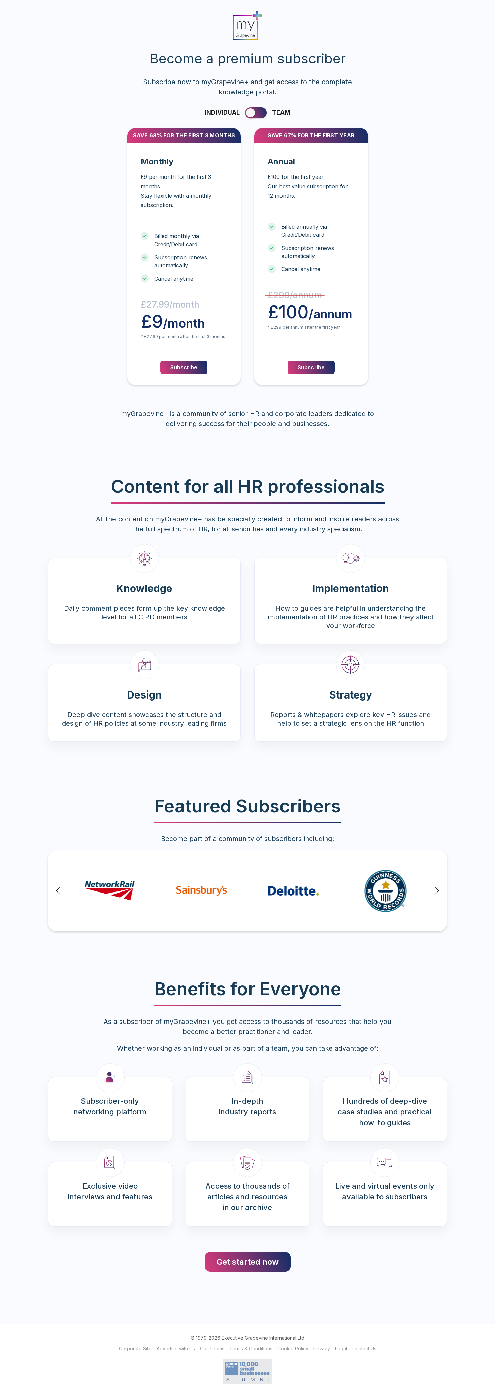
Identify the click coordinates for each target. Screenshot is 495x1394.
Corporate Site (135, 1348)
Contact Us (364, 1348)
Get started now (248, 1262)
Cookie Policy (292, 1348)
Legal (341, 1348)
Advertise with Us (176, 1348)
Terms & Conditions (250, 1348)
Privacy (322, 1348)
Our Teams (212, 1348)
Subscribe (183, 367)
